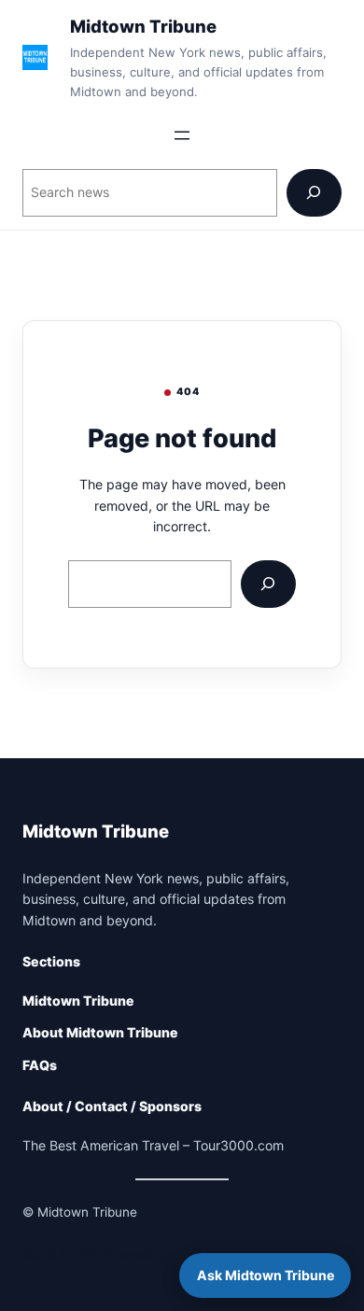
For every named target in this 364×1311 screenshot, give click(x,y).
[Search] (314, 193)
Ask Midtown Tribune (265, 1275)
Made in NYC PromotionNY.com (118, 1255)
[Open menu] (182, 135)
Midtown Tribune (143, 26)
